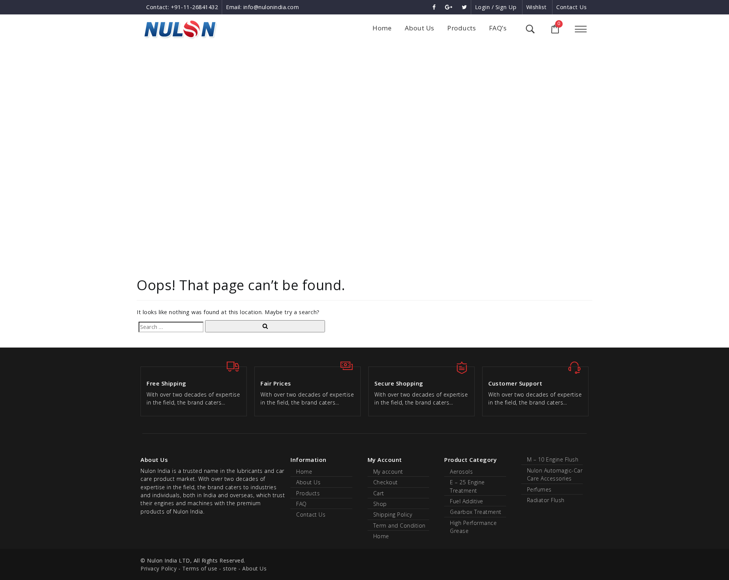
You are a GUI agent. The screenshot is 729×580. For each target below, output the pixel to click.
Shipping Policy (392, 514)
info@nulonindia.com (271, 7)
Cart (378, 493)
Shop (380, 503)
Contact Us (571, 7)
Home (381, 28)
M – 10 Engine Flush (553, 459)
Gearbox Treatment (476, 511)
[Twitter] (464, 7)
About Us (419, 28)
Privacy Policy (158, 568)
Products (461, 28)
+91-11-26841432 (194, 7)
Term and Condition (399, 525)
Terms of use (200, 568)
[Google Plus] (449, 7)
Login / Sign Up (496, 7)
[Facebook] (435, 7)
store (230, 568)
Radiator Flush (546, 500)
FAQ (301, 503)
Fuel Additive (466, 501)
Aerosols (461, 471)
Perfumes (539, 489)
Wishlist (536, 7)
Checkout (385, 482)
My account (388, 471)
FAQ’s (498, 28)
